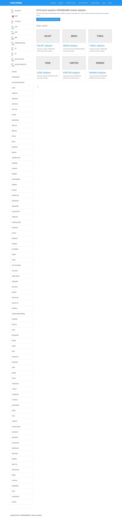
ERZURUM (15, 201)
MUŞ (13, 330)
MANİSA (14, 308)
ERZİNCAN (15, 195)
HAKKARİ (15, 227)
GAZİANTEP (16, 211)
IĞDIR (14, 475)
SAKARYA (15, 357)
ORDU (14, 346)
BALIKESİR (15, 120)
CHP (15, 27)
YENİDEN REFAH (19, 43)
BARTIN (14, 464)
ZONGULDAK (16, 426)
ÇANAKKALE (16, 158)
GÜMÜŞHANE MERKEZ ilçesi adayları (48, 19)
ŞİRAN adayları (70, 45)
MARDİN (14, 319)
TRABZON (15, 394)
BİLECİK (14, 125)
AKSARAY (15, 432)
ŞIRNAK (14, 459)
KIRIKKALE (15, 448)
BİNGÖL (14, 131)
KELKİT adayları (45, 45)
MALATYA (15, 303)
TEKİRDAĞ (15, 383)
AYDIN (14, 115)
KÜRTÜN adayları (71, 72)
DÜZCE (14, 502)
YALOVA (14, 480)
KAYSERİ (15, 271)
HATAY (14, 233)
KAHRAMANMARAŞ (18, 314)
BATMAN (15, 453)
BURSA (14, 152)
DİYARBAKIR (16, 179)
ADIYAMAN (15, 77)
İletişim (110, 2)
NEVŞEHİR (15, 335)
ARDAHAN (15, 469)
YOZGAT (15, 421)
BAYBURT (15, 437)
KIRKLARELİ (15, 276)
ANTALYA (15, 104)
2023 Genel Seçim (70, 2)
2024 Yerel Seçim (83, 2)
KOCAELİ (15, 287)
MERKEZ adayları (97, 72)
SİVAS (14, 378)
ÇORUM (14, 168)
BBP (15, 37)
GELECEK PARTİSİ (20, 64)
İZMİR (14, 254)
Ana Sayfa (53, 2)
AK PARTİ (17, 10)
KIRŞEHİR (15, 281)
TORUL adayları (96, 45)
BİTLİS (14, 136)
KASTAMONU (16, 265)
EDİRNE (14, 184)
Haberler (60, 2)
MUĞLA (14, 324)
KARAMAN (15, 443)
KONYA (14, 292)
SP (15, 53)
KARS (14, 260)
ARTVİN (14, 109)
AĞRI (13, 88)
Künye (103, 2)
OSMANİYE (15, 496)
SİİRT (13, 367)
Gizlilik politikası (95, 2)
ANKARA (15, 98)
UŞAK (14, 410)
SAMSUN (15, 362)
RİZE (13, 351)
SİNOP (14, 373)
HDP (16, 32)
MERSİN (14, 244)
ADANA (14, 72)
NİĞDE (14, 340)
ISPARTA (15, 238)
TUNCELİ (15, 400)
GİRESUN (15, 217)
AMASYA (15, 93)
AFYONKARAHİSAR (18, 82)
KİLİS (13, 491)
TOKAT (14, 389)
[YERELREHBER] (16, 3)
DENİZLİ (14, 174)
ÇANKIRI (14, 163)
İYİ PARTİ (17, 21)
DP (15, 48)
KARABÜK (15, 486)
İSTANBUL (15, 249)
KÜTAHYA (15, 297)
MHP (16, 16)
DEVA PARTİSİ (19, 59)
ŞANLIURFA (15, 405)
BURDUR (15, 147)
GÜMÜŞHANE (16, 222)
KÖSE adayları (44, 72)
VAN (13, 416)
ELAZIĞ (14, 190)
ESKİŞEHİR (15, 206)
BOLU (14, 141)
